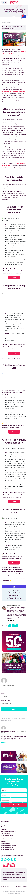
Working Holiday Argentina (8, 845)
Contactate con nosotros (8, 823)
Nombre (3, 693)
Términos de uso (5, 886)
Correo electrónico (6, 700)
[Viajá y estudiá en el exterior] (14, 768)
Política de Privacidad (21, 886)
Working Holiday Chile (7, 847)
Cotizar (14, 277)
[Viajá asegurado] (14, 756)
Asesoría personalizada (7, 835)
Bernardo (13, 605)
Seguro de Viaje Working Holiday (10, 831)
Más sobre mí (10, 620)
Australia (9, 22)
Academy (3, 827)
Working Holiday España (7, 849)
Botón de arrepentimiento (8, 839)
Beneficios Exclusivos (6, 837)
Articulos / (4, 22)
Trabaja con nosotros (7, 825)
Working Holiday (5, 843)
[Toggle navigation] (26, 2)
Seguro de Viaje (5, 833)
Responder (4, 742)
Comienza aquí (5, 821)
